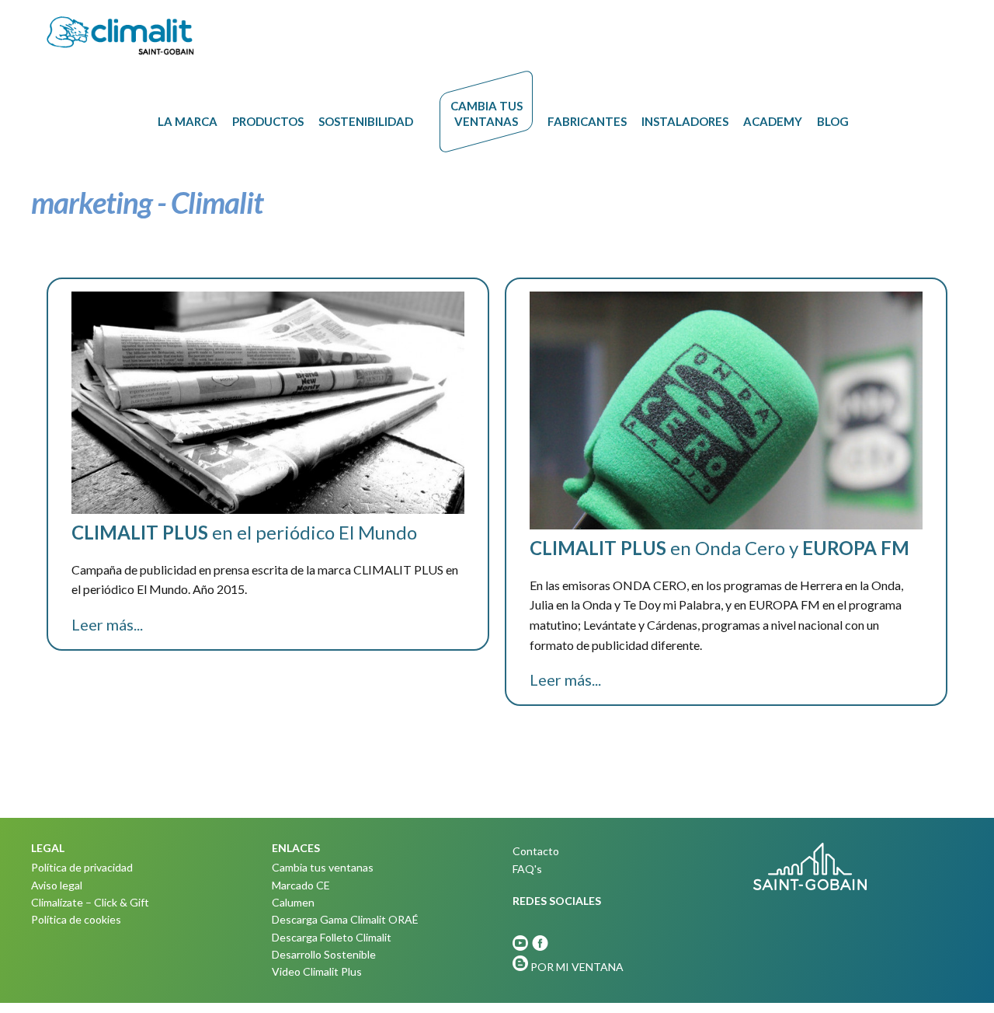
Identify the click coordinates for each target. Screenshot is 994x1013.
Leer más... (107, 624)
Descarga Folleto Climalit (331, 937)
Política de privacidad (82, 867)
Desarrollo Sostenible (324, 954)
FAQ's (527, 868)
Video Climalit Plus (317, 971)
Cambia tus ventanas (323, 867)
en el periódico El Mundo (244, 532)
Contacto (536, 851)
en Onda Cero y (719, 547)
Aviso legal (56, 885)
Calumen (293, 902)
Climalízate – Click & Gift (90, 902)
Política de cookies (76, 919)
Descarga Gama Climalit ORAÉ (345, 919)
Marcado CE (301, 885)
